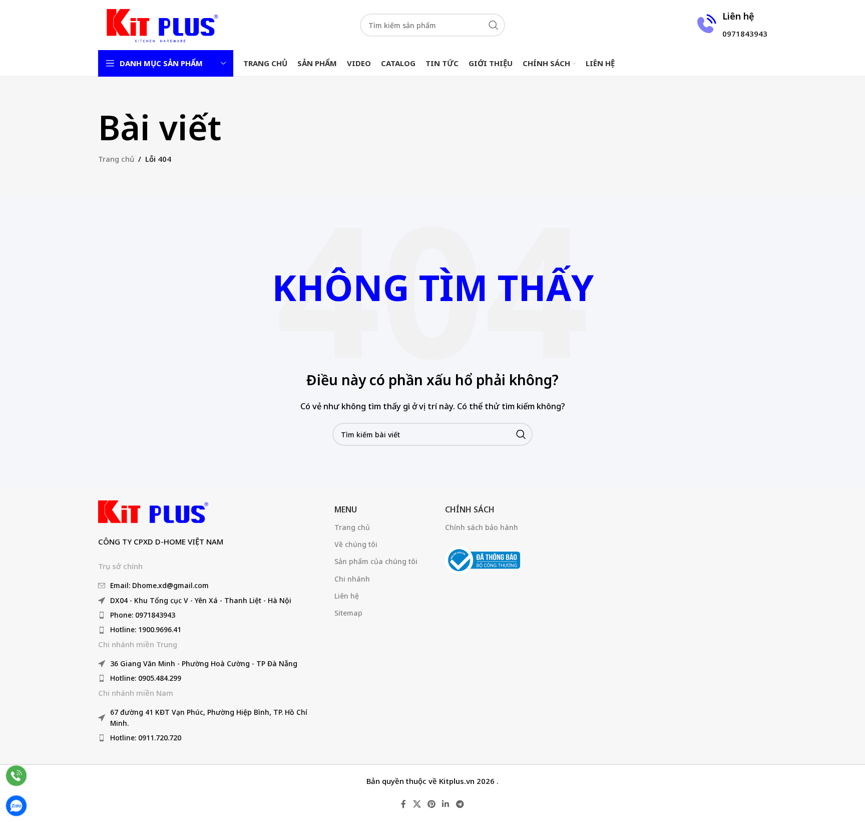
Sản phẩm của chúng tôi (375, 561)
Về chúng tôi (355, 544)
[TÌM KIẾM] (493, 25)
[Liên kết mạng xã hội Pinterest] (431, 804)
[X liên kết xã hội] (416, 804)
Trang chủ (116, 159)
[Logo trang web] (160, 24)
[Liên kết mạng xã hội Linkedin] (446, 804)
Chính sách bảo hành (481, 527)
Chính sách (470, 509)
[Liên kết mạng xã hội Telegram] (460, 804)
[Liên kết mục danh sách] (211, 585)
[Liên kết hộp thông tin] (730, 25)
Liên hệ (346, 596)
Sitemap (348, 613)
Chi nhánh (352, 579)
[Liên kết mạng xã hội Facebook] (403, 804)
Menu (345, 509)
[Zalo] (16, 805)
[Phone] (16, 775)
